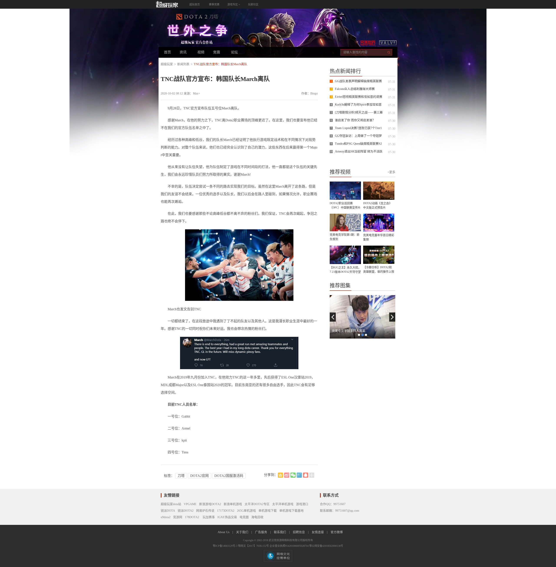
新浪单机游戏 (233, 504)
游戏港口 (302, 504)
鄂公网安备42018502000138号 (326, 545)
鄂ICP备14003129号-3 (225, 545)
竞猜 (216, 52)
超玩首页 (194, 4)
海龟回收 (257, 517)
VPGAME (190, 504)
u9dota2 (165, 517)
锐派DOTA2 (186, 510)
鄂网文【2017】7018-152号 (254, 545)
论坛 (234, 52)
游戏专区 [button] (232, 4)
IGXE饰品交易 (227, 517)
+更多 (391, 172)
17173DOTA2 (225, 510)
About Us (224, 532)
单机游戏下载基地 (291, 510)
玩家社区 (253, 4)
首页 (167, 52)
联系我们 (280, 532)
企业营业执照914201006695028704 (289, 545)
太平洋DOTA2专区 (257, 504)
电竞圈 (244, 517)
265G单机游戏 (246, 510)
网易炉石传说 (205, 510)
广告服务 (261, 532)
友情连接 (318, 532)
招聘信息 (299, 532)
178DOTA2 (192, 517)
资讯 (183, 52)
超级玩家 (167, 64)
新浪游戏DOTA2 (210, 504)
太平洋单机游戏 (282, 504)
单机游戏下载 (267, 510)
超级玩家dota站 (171, 504)
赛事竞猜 (214, 4)
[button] (333, 317)
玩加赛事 (208, 517)
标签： (169, 476)
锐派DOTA (168, 510)
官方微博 (337, 532)
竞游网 (177, 517)
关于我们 (242, 532)
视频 (200, 52)
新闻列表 (183, 64)
